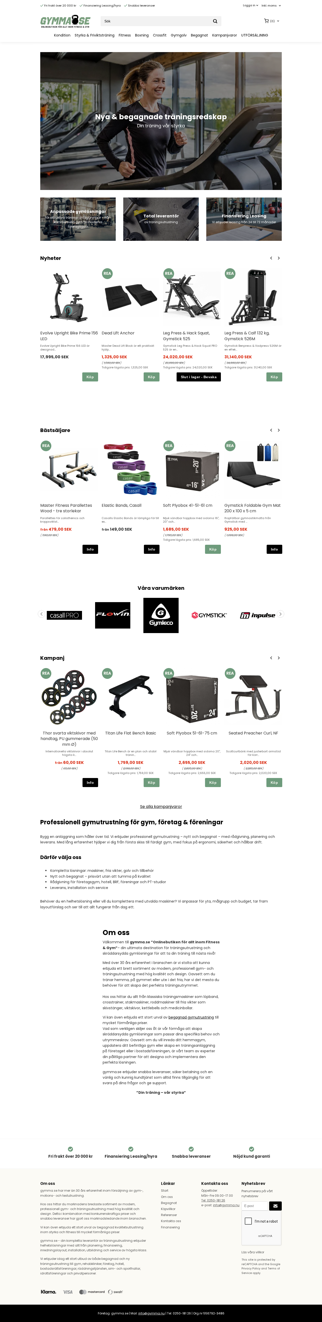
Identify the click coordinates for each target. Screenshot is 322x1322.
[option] (69, 324)
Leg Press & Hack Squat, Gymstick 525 (186, 335)
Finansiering (170, 1227)
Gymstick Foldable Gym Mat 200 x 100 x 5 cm (252, 508)
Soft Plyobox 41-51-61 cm (187, 505)
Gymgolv (179, 35)
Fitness (125, 35)
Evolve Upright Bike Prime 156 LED (69, 335)
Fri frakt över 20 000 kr (60, 6)
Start (164, 1190)
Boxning (142, 35)
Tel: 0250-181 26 (213, 1200)
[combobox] (272, 6)
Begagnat (199, 35)
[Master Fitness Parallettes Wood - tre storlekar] (46, 446)
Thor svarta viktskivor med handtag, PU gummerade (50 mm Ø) (69, 738)
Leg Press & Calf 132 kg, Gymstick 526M (246, 335)
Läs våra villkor (253, 1252)
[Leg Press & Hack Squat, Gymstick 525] (168, 273)
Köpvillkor (168, 1209)
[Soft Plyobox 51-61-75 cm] (168, 673)
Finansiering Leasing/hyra (102, 6)
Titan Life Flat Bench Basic (130, 733)
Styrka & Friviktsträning (94, 35)
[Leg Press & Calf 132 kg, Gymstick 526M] (230, 273)
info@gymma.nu (226, 1205)
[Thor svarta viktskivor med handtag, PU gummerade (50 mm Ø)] (46, 673)
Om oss (167, 1197)
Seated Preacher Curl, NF (253, 733)
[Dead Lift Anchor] (107, 273)
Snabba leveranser (141, 6)
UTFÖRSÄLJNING (254, 35)
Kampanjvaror (224, 35)
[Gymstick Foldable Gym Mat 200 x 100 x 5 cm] (230, 446)
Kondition (62, 35)
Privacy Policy (251, 1268)
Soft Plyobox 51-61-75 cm (192, 733)
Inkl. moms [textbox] (269, 6)
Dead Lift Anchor (118, 333)
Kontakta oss (171, 1221)
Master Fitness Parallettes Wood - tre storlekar (66, 508)
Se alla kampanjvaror (161, 806)
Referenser (169, 1215)
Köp (90, 377)
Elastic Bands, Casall (121, 505)
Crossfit (160, 35)
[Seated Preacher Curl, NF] (230, 673)
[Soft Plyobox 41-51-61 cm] (168, 446)
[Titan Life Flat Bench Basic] (107, 673)
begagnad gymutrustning (191, 1017)
